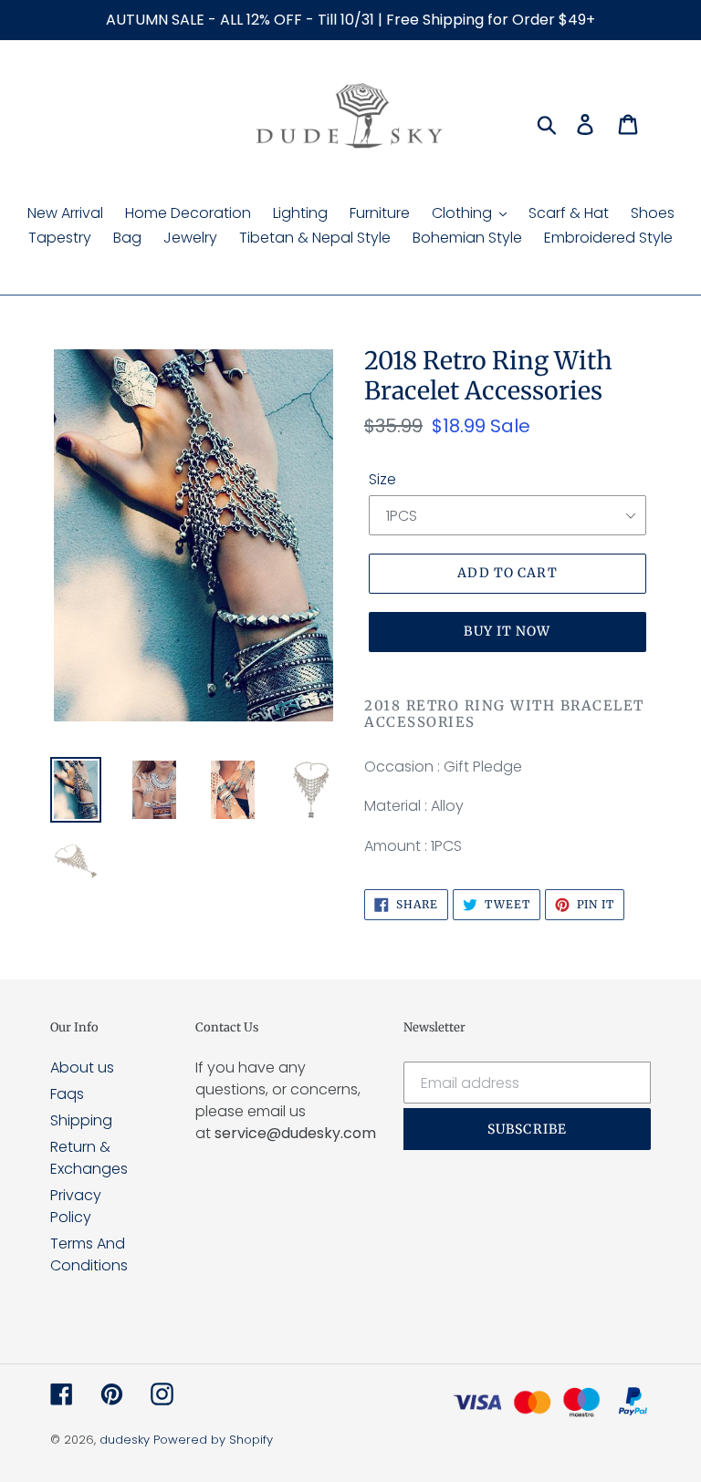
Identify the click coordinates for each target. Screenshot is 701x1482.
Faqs (67, 1093)
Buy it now (507, 631)
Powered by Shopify (213, 1439)
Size (382, 479)
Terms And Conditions (89, 1254)
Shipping (81, 1120)
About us (82, 1067)
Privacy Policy (75, 1206)
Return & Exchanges (89, 1157)
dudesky (124, 1439)
